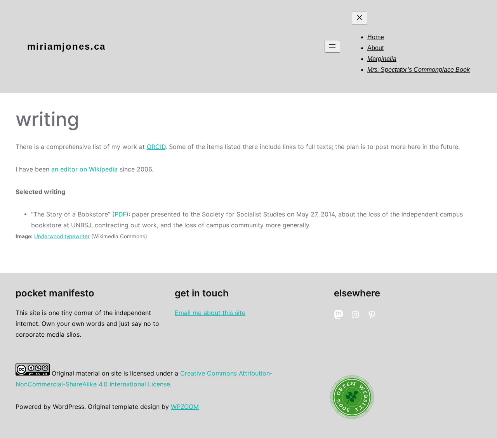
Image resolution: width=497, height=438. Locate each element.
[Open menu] (332, 46)
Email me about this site (210, 313)
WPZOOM (185, 406)
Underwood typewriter (62, 236)
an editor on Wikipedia (84, 169)
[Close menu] (359, 18)
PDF (120, 214)
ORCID (156, 147)
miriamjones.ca (66, 46)
